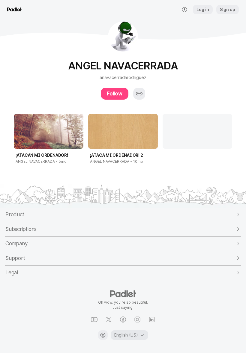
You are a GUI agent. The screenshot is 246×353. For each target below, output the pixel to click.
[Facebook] (123, 319)
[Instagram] (137, 319)
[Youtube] (94, 319)
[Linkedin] (151, 319)
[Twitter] (108, 319)
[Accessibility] (103, 335)
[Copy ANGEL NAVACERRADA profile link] (139, 94)
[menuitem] (184, 9)
